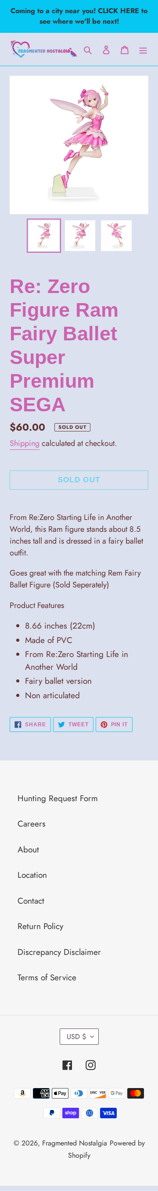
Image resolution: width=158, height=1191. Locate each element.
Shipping (25, 443)
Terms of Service (47, 977)
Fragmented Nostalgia (74, 1143)
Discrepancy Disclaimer (59, 952)
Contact (31, 901)
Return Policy (40, 926)
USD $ (76, 1037)
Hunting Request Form (58, 798)
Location (32, 875)
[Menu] (143, 49)
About (28, 849)
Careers (32, 824)
